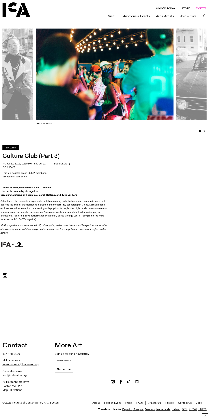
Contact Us (185, 403)
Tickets (201, 8)
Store (185, 8)
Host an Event (112, 403)
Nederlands (163, 409)
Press (128, 403)
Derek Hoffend (97, 204)
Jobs (199, 403)
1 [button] (199, 131)
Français (138, 409)
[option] (105, 79)
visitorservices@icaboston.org (20, 364)
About (96, 403)
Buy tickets (61, 163)
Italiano (176, 409)
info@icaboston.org (14, 375)
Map (5, 390)
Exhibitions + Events (135, 16)
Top (204, 415)
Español (127, 409)
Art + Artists (165, 16)
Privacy (169, 403)
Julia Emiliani (79, 212)
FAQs (139, 403)
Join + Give (188, 16)
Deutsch (150, 409)
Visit (111, 16)
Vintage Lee (71, 215)
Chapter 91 (154, 403)
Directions (16, 390)
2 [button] (203, 131)
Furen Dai (12, 201)
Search (203, 16)
